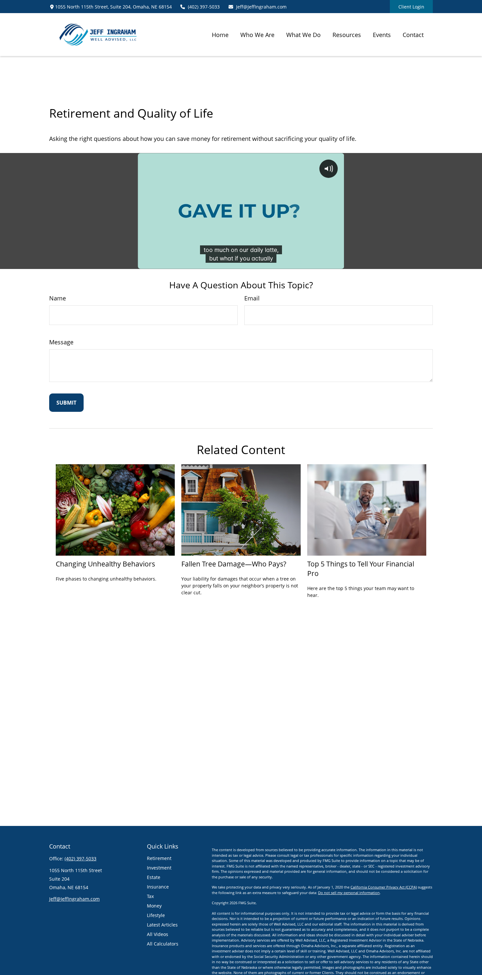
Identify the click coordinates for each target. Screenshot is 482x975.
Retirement (159, 858)
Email (252, 298)
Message (61, 342)
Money (154, 906)
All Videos (157, 934)
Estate (153, 877)
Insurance (158, 887)
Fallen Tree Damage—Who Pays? (233, 563)
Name (57, 298)
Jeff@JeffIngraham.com (261, 7)
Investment (159, 868)
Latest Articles (162, 925)
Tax (150, 896)
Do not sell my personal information (349, 892)
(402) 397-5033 (204, 7)
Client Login (411, 7)
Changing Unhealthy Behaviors (105, 563)
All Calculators (162, 944)
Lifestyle (156, 915)
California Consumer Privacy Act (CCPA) (384, 887)
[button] (220, 34)
